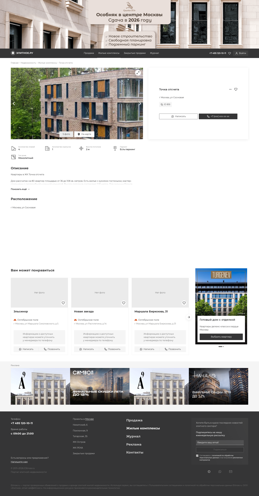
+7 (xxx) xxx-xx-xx (220, 116)
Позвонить (54, 349)
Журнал (154, 53)
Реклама (134, 444)
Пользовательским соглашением (166, 485)
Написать (180, 116)
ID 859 (167, 104)
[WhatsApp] (219, 472)
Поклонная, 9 (80, 430)
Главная (14, 63)
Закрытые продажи (135, 53)
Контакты (134, 452)
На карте (86, 134)
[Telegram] (209, 472)
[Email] (230, 472)
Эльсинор (21, 311)
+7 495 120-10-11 (22, 423)
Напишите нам (19, 462)
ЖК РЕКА (78, 448)
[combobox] (89, 419)
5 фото (66, 134)
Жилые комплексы (109, 53)
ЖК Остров (79, 442)
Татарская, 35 (80, 436)
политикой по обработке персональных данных (217, 456)
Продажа (89, 53)
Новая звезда (84, 311)
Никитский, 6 (80, 425)
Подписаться (219, 449)
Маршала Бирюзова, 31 (151, 311)
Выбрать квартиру (221, 336)
